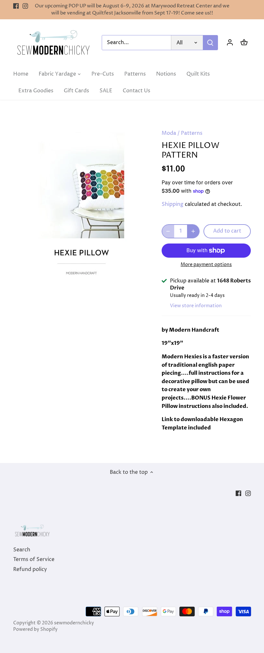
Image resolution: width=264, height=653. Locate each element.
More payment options (206, 264)
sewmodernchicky (74, 623)
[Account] (230, 42)
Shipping (173, 204)
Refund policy (30, 569)
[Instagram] (25, 6)
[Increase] (193, 231)
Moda (169, 133)
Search (21, 549)
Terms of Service (33, 559)
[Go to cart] (244, 42)
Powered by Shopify (35, 629)
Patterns (192, 133)
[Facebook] (16, 6)
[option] (81, 203)
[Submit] (210, 42)
